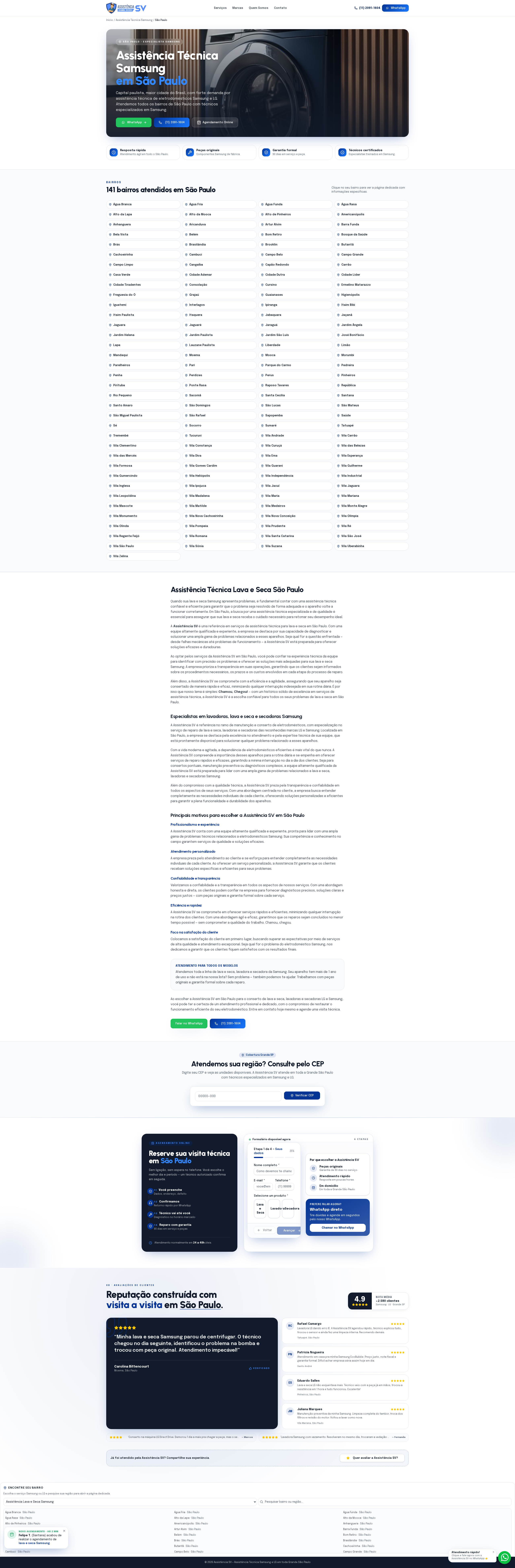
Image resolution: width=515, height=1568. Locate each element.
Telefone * (282, 1180)
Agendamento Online (218, 122)
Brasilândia (357, 1540)
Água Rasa (18, 1518)
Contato (280, 8)
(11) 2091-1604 (369, 8)
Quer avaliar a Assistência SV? (375, 1458)
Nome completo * (266, 1165)
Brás (184, 1540)
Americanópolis (191, 1524)
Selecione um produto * (271, 1195)
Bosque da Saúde (23, 1540)
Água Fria (187, 1512)
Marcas (237, 8)
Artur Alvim (187, 1529)
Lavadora (275, 1208)
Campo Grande (359, 1552)
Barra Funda (357, 1529)
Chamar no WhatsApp (338, 1227)
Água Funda (357, 1512)
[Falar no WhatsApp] (504, 1557)
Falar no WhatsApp (189, 1023)
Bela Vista (18, 1535)
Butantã (186, 1546)
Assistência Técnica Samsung (134, 20)
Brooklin (17, 1546)
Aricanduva (19, 1529)
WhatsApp (398, 8)
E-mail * (259, 1180)
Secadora (289, 1208)
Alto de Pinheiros (22, 1524)
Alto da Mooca (359, 1518)
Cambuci (17, 1552)
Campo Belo (188, 1552)
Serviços (220, 8)
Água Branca (20, 1512)
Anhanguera (358, 1524)
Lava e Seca (260, 1208)
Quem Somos (258, 8)
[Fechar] (493, 1552)
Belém (185, 1535)
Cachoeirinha (358, 1546)
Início (109, 20)
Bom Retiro (357, 1535)
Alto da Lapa (189, 1518)
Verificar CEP (304, 1095)
